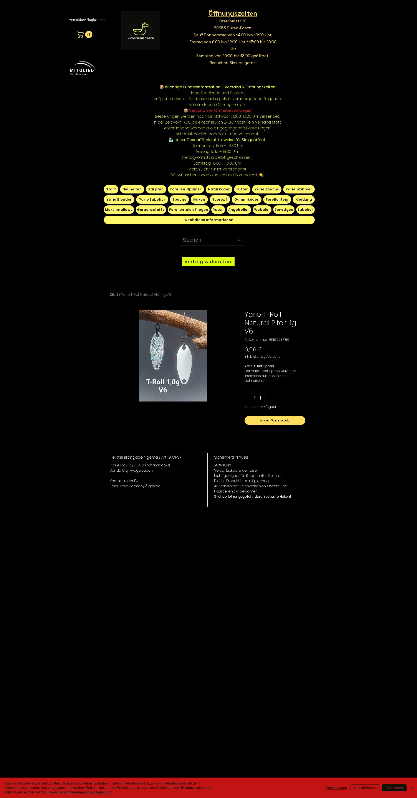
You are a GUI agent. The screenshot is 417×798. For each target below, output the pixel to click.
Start (114, 294)
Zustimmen (394, 787)
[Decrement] (248, 398)
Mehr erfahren (255, 380)
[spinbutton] (254, 398)
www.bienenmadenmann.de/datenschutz (80, 792)
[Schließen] (411, 788)
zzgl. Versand (270, 357)
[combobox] (212, 240)
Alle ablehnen (365, 787)
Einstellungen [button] (336, 787)
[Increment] (261, 398)
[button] (85, 34)
